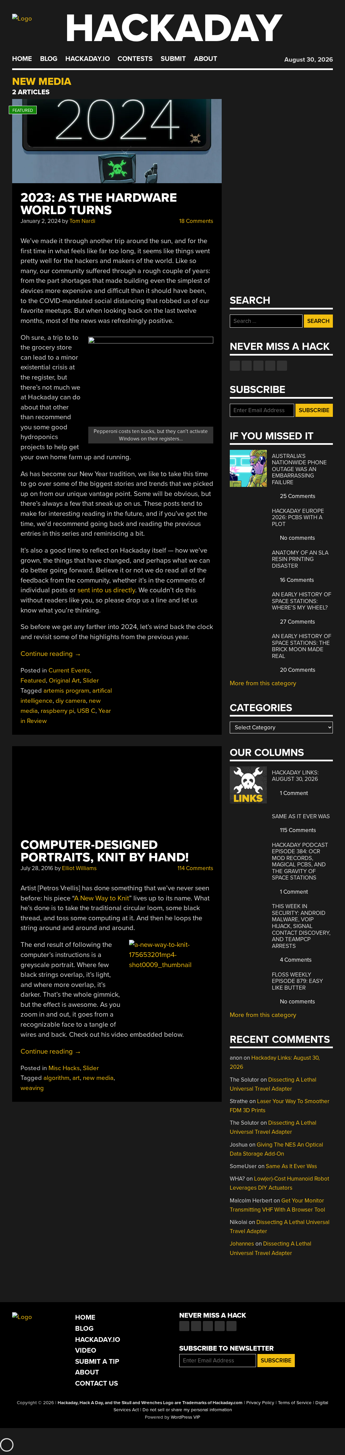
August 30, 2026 (308, 59)
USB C (86, 711)
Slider (91, 680)
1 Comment (293, 793)
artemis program (66, 690)
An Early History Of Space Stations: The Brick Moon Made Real (301, 646)
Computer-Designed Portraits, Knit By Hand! (105, 851)
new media (98, 1078)
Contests (135, 59)
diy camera (71, 700)
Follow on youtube (258, 366)
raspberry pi (57, 711)
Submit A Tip (97, 1361)
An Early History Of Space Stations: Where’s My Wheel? (301, 601)
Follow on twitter (247, 366)
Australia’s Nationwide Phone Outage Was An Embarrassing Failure (299, 469)
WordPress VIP (185, 1417)
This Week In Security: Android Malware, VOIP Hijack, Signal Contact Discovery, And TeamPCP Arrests (301, 926)
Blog (48, 59)
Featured (33, 680)
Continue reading (51, 654)
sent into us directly (106, 590)
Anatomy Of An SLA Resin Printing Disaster (300, 559)
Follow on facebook (235, 366)
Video (85, 1350)
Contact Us (96, 1383)
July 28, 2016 (37, 868)
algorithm (56, 1078)
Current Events (69, 670)
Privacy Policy (260, 1403)
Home (22, 59)
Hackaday (173, 28)
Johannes (242, 1243)
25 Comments (297, 496)
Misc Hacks (64, 1068)
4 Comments (295, 959)
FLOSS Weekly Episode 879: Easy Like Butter (297, 981)
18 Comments (195, 221)
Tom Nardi (82, 221)
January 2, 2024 (41, 221)
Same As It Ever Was (301, 816)
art (76, 1078)
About (205, 59)
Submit (173, 59)
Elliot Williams (79, 868)
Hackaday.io (87, 59)
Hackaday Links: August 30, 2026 (295, 776)
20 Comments (297, 669)
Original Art (64, 680)
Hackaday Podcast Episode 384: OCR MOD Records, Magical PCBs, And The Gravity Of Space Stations (300, 861)
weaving (32, 1088)
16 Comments (296, 580)
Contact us (282, 366)
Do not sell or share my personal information (187, 1410)
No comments (297, 537)
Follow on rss (270, 366)
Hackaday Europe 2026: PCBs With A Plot (298, 517)
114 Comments (194, 868)
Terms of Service (295, 1403)
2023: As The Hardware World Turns (99, 204)
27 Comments (297, 621)
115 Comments (297, 830)
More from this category (263, 683)
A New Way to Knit (101, 898)
